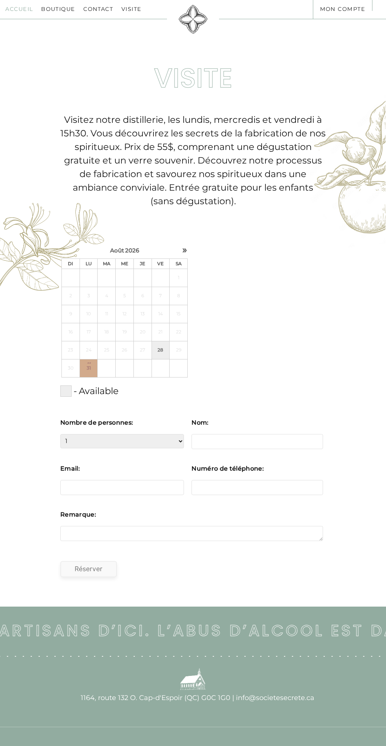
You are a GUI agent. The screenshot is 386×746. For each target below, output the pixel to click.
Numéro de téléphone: (227, 468)
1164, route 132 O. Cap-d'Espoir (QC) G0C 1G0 (155, 698)
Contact (98, 9)
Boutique (58, 9)
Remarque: (78, 514)
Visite (131, 9)
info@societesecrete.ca (275, 698)
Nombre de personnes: (96, 422)
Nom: (199, 422)
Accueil (19, 9)
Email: (70, 468)
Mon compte (342, 9)
